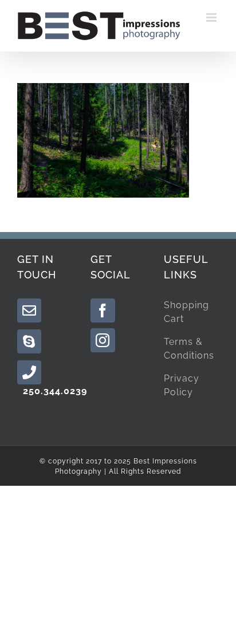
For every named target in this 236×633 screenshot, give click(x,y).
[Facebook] (103, 310)
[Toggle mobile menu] (212, 17)
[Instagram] (103, 340)
